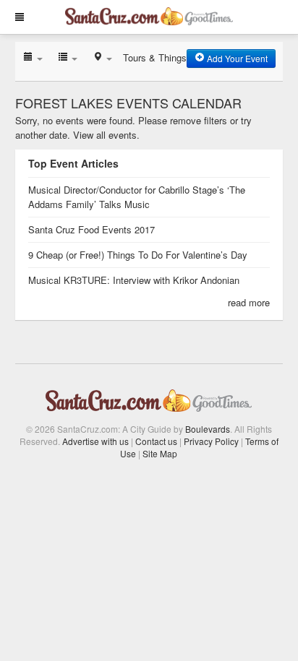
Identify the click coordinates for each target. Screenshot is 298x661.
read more (249, 302)
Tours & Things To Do (168, 57)
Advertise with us (95, 441)
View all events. (106, 135)
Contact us (156, 441)
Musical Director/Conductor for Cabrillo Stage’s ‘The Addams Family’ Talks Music (136, 197)
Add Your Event (236, 58)
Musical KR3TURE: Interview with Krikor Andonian (133, 280)
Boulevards (207, 429)
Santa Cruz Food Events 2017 (91, 229)
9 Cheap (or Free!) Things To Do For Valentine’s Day (137, 255)
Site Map (159, 453)
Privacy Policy (211, 441)
